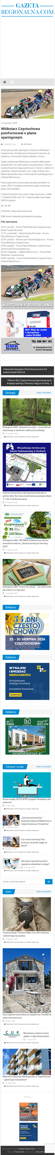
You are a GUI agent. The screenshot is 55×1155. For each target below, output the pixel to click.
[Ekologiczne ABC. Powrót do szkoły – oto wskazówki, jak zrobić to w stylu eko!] (27, 572)
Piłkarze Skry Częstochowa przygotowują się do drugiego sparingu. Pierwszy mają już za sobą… (29, 382)
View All (43, 392)
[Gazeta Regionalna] (4, 82)
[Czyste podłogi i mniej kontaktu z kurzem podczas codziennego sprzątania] (27, 914)
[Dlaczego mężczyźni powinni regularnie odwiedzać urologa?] (11, 863)
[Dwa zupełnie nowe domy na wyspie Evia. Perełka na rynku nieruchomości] (27, 980)
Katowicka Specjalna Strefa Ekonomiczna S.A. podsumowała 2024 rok (25, 370)
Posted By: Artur (9, 144)
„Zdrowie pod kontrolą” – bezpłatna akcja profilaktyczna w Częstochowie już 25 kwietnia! (36, 821)
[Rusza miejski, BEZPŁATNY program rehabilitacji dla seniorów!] (27, 785)
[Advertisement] (27, 46)
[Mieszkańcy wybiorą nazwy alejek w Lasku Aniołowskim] (12, 1034)
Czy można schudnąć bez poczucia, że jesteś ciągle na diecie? (34, 842)
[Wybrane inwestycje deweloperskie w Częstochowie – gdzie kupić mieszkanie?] (27, 1062)
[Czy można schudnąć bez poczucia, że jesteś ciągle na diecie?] (11, 841)
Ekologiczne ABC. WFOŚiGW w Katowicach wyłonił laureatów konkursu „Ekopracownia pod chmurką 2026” (25, 543)
